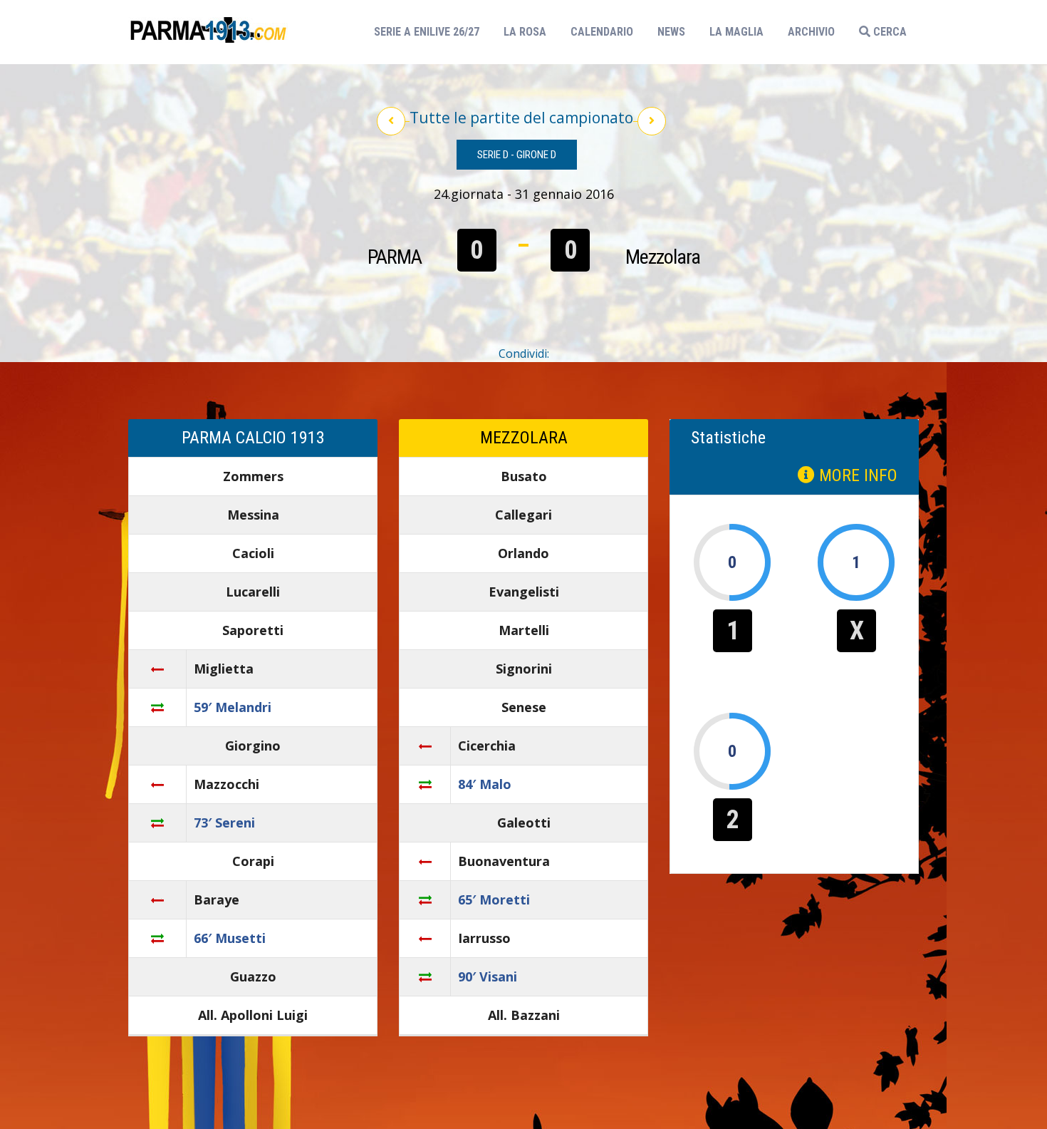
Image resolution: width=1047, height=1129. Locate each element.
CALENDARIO (602, 31)
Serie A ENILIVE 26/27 (431, 31)
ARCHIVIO (811, 31)
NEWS (671, 31)
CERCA (888, 31)
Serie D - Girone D (516, 154)
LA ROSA (525, 31)
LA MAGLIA (736, 31)
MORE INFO (856, 475)
